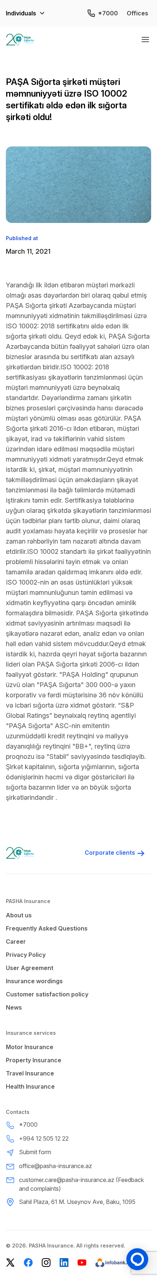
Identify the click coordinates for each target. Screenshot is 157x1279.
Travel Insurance (30, 1073)
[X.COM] (10, 1262)
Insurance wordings (34, 981)
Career (16, 941)
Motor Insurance (29, 1047)
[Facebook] (28, 1262)
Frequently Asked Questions (47, 928)
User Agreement (29, 968)
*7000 (108, 13)
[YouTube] (82, 1262)
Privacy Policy (26, 954)
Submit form (35, 1152)
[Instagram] (46, 1262)
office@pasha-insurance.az (55, 1166)
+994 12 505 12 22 (44, 1138)
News (14, 1007)
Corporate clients (110, 852)
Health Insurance (30, 1086)
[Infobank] (113, 1262)
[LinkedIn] (64, 1262)
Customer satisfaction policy (47, 994)
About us (19, 915)
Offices (137, 13)
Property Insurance (33, 1060)
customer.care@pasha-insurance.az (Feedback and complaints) (81, 1184)
